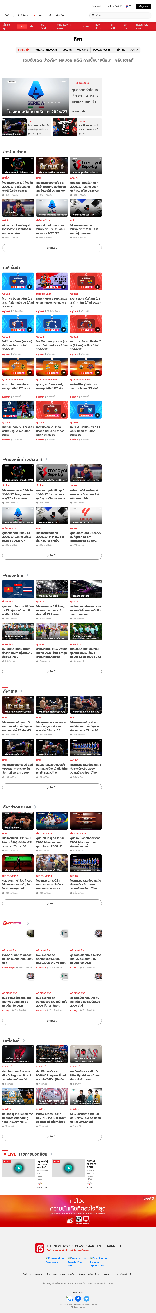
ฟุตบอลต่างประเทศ (102, 50)
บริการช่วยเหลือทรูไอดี (124, 1274)
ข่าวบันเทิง (44, 26)
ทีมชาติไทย (7, 602)
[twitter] (86, 1299)
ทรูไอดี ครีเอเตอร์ (142, 26)
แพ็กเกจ (81, 1274)
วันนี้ (7, 15)
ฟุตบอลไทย (82, 50)
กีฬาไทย (121, 50)
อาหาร (86, 26)
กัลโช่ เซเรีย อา (43, 220)
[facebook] (78, 1299)
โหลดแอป (97, 6)
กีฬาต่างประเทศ (17, 807)
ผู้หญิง (113, 26)
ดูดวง (125, 26)
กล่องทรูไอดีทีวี (94, 1274)
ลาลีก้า (5, 220)
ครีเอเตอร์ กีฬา (9, 950)
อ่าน (34, 15)
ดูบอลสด (67, 50)
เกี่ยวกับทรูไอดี (48, 1283)
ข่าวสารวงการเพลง (64, 26)
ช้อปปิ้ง (71, 1274)
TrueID (14, 6)
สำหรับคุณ (6, 26)
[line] (69, 1299)
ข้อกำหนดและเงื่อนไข (63, 1283)
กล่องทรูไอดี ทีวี (115, 6)
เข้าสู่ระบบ (143, 6)
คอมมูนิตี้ (107, 1274)
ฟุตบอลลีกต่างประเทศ (46, 50)
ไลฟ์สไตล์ (11, 1040)
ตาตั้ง (49, 15)
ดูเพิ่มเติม (52, 248)
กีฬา (22, 26)
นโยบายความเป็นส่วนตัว (82, 1283)
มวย (38, 178)
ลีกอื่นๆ (6, 178)
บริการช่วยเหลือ (99, 1283)
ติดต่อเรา (110, 1283)
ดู (13, 15)
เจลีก (72, 220)
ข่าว (32, 26)
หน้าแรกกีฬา (24, 50)
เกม (41, 15)
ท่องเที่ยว (98, 26)
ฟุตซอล (40, 602)
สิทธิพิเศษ (23, 15)
